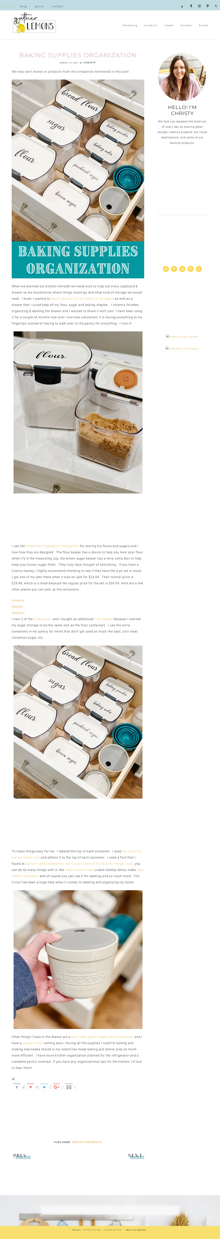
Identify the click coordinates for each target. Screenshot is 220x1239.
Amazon (18, 600)
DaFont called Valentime (44, 863)
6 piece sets (43, 619)
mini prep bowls (121, 1037)
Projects (93, 1142)
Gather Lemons (34, 23)
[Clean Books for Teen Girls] (182, 349)
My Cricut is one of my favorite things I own (99, 863)
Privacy (77, 1230)
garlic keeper (98, 1037)
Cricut (78, 1142)
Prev (20, 1156)
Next (135, 1156)
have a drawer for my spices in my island (82, 298)
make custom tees (79, 870)
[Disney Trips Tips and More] (182, 337)
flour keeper (103, 619)
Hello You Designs (136, 1230)
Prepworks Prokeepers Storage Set (52, 546)
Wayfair (17, 606)
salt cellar (79, 1037)
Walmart (18, 613)
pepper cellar (33, 1043)
